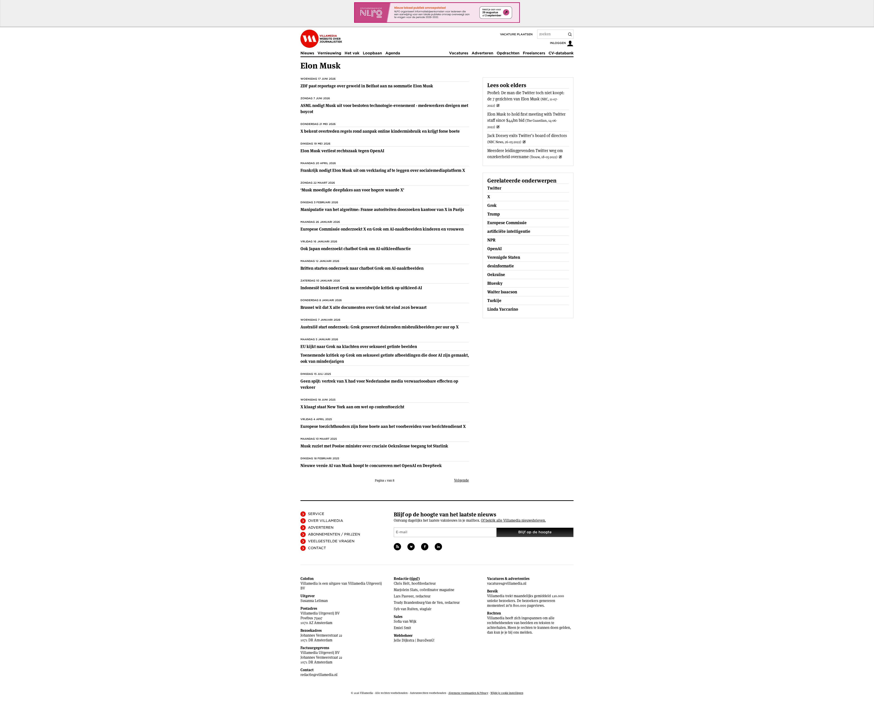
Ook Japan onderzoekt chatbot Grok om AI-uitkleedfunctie (355, 248)
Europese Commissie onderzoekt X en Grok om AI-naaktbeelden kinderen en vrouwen (382, 229)
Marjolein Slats (406, 589)
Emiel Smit (402, 627)
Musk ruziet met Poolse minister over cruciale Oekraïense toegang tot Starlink (374, 446)
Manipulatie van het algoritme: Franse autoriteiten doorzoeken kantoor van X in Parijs (382, 209)
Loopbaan (372, 53)
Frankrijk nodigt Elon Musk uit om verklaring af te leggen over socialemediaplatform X (382, 170)
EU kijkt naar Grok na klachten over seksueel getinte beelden (358, 346)
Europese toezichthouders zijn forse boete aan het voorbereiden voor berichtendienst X (383, 426)
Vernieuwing (329, 53)
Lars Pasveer (404, 596)
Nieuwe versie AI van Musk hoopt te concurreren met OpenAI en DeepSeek (371, 465)
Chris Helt (401, 583)
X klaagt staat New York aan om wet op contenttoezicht (352, 406)
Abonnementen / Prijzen (334, 534)
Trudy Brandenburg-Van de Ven (418, 602)
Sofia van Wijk (405, 621)
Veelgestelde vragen (331, 541)
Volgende (461, 480)
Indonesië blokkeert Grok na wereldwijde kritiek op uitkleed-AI (361, 287)
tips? (415, 578)
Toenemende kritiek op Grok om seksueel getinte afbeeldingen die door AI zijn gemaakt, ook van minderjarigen (384, 358)
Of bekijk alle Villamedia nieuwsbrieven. (513, 520)
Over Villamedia (325, 521)
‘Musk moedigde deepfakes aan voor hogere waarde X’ (352, 190)
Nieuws (307, 53)
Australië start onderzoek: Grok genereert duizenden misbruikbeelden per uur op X (379, 327)
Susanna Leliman (314, 600)
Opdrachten (508, 53)
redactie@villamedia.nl (319, 674)
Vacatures (458, 53)
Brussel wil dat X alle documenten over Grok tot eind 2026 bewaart (363, 307)
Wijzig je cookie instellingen (506, 693)
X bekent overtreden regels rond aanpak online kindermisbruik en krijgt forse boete (380, 131)
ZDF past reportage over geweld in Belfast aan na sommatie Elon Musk (366, 86)
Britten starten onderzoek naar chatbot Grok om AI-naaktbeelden (362, 268)
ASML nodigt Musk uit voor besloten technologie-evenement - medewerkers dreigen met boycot (384, 108)
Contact (317, 548)
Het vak (352, 53)
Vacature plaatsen (516, 34)
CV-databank (561, 53)
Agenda (392, 53)
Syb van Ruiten (406, 609)
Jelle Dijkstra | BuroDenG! (414, 640)
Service (316, 514)
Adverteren (482, 53)
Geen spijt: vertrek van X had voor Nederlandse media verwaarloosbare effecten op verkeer (379, 384)
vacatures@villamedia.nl (506, 583)
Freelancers (534, 53)
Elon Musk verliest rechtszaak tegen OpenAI (342, 150)
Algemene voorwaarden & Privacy (468, 693)
